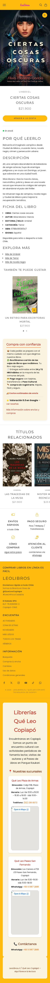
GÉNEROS (7, 643)
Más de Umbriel (12, 254)
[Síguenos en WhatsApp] (40, 682)
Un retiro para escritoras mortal (25, 320)
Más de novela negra (15, 262)
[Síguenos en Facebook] (4, 682)
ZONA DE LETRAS (10, 625)
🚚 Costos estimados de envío (22, 393)
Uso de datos (9, 670)
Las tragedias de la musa (17, 496)
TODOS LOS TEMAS (12, 639)
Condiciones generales (14, 675)
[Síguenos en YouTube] (25, 682)
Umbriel (25, 92)
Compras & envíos (12, 661)
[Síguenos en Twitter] (11, 682)
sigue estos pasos (13, 552)
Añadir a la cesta (25, 118)
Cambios (7, 666)
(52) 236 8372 (30, 802)
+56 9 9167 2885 (31, 886)
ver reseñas (12, 403)
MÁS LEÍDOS (8, 634)
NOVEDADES (8, 630)
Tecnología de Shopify (25, 692)
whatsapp (37, 555)
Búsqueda (7, 657)
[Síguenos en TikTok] (33, 682)
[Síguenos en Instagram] (18, 682)
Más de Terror (12, 258)
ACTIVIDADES (9, 620)
